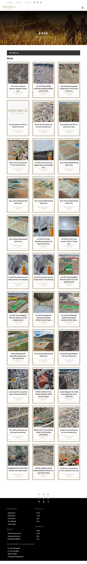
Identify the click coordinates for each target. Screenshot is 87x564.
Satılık (45, 37)
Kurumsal (28, 2)
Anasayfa (10, 2)
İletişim (19, 2)
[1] (82, 7)
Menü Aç (15, 53)
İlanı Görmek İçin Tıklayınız (18, 93)
